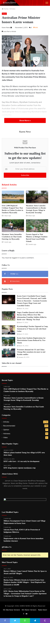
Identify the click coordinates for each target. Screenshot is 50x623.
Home (5, 9)
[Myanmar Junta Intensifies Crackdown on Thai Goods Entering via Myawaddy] (13, 225)
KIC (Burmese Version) (11, 610)
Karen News (6, 27)
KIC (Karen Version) (29, 610)
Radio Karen (42, 610)
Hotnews (6, 434)
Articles (12, 9)
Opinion (6, 430)
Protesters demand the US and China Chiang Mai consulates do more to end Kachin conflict (31, 352)
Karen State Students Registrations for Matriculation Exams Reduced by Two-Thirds (31, 340)
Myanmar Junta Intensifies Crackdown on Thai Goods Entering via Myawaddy (12, 236)
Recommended (9, 426)
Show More (24, 120)
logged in (15, 258)
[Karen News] (10, 3)
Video (5, 437)
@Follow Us (6, 547)
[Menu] (47, 3)
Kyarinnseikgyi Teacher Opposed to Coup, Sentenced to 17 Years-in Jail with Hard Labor (32, 329)
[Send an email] (11, 27)
